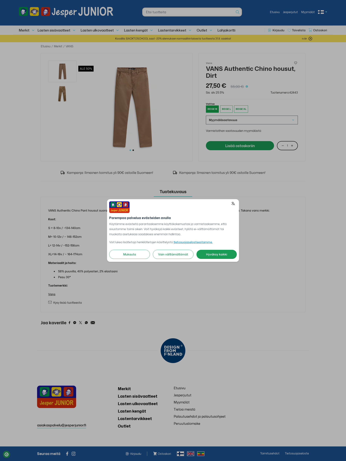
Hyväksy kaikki (216, 254)
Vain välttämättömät (173, 254)
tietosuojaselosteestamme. (193, 242)
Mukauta (129, 254)
